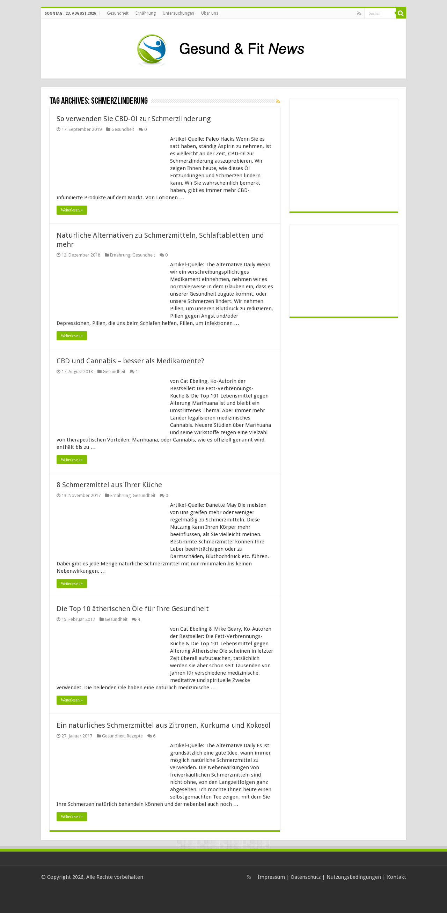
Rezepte (135, 735)
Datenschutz (306, 877)
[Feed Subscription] (278, 101)
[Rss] (359, 13)
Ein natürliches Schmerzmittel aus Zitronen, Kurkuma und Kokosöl (164, 725)
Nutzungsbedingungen (354, 877)
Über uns (209, 13)
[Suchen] (401, 13)
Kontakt (396, 877)
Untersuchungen (178, 13)
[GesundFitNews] (223, 47)
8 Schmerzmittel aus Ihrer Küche (109, 485)
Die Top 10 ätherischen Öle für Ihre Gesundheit (133, 608)
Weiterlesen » (72, 210)
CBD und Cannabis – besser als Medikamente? (130, 361)
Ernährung (145, 13)
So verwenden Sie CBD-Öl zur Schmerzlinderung (134, 118)
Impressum (271, 877)
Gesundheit (118, 13)
